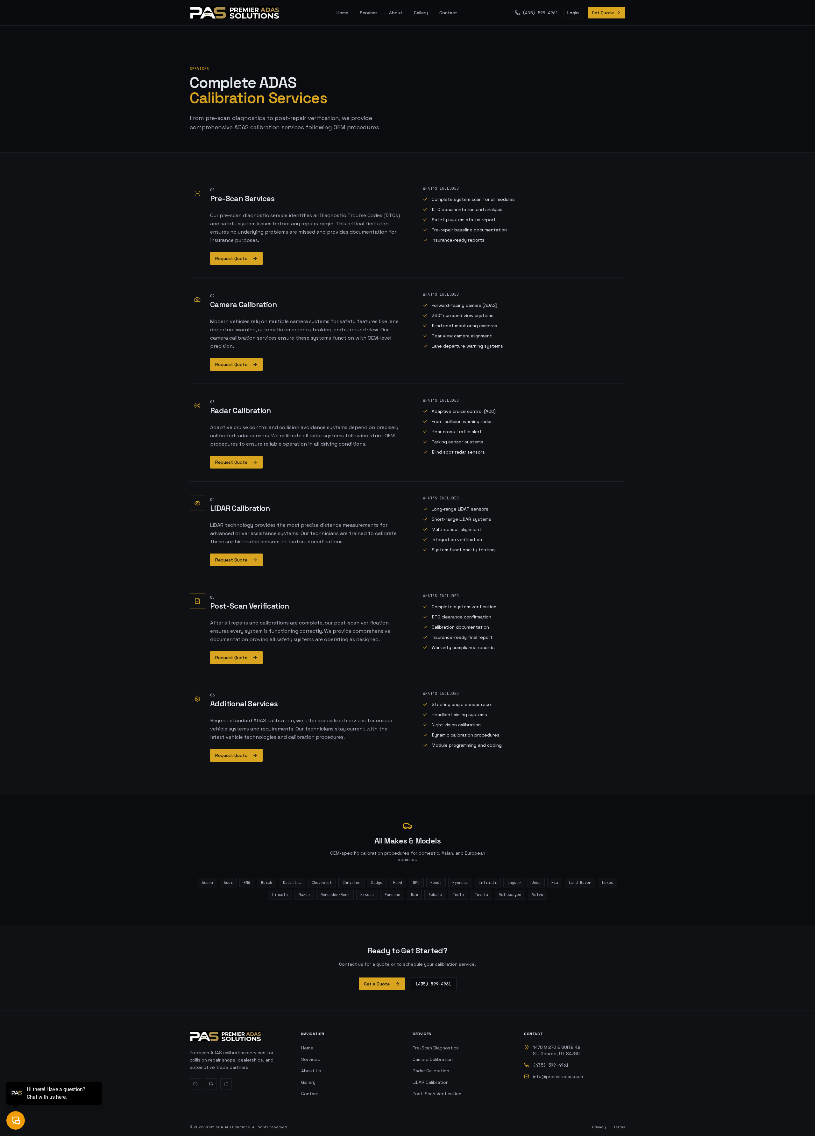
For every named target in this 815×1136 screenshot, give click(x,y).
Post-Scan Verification (437, 1094)
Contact (448, 13)
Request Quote (231, 258)
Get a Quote (377, 984)
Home (342, 13)
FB (195, 1084)
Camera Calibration (433, 1059)
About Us (311, 1071)
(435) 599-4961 (433, 984)
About (395, 13)
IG (211, 1084)
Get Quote (603, 13)
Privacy (599, 1127)
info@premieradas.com (558, 1076)
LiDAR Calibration (431, 1082)
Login (573, 13)
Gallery (421, 13)
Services (369, 13)
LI (226, 1084)
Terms (619, 1127)
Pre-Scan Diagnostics (436, 1048)
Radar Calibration (431, 1071)
